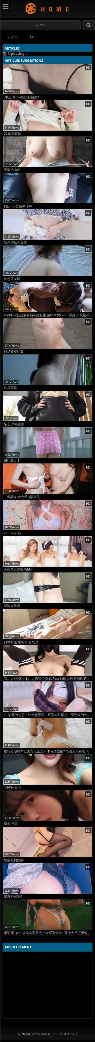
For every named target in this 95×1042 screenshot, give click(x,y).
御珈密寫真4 (13, 896)
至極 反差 (11, 824)
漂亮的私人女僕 (15, 242)
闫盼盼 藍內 (12, 787)
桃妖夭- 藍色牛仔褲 (18, 206)
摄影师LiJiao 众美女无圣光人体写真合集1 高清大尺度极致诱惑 (48, 933)
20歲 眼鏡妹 (12, 133)
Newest (12, 37)
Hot (33, 37)
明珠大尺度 (12, 606)
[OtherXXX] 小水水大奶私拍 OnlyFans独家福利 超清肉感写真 (48, 678)
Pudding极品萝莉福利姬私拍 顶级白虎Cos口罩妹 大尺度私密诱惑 (48, 315)
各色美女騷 (12, 279)
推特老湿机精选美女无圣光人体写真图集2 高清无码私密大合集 (48, 751)
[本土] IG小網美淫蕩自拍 (22, 97)
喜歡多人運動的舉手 (18, 569)
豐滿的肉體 (12, 170)
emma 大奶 (12, 533)
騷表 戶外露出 (14, 424)
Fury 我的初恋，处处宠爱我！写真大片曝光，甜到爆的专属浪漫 (48, 715)
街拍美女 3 (12, 460)
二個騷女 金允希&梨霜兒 (22, 497)
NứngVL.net (47, 8)
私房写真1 (11, 388)
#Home (40, 25)
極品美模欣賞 (14, 351)
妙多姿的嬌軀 (14, 860)
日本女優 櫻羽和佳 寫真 (21, 642)
